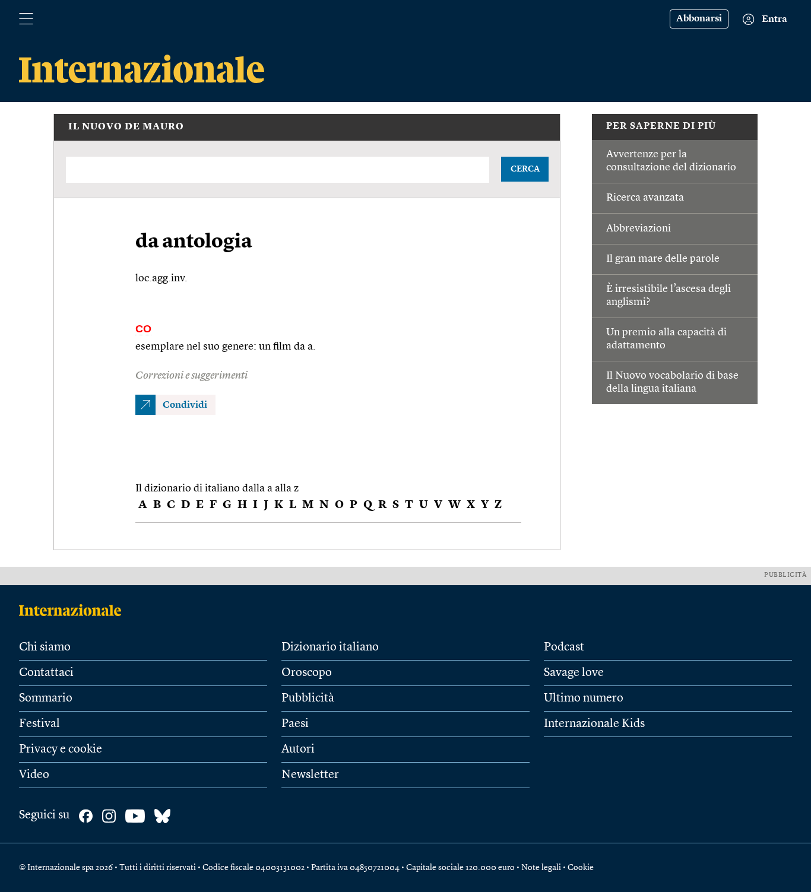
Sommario (45, 698)
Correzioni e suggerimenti (191, 375)
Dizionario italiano (330, 647)
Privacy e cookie (60, 749)
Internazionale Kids (594, 724)
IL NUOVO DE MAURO (126, 127)
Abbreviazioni (638, 228)
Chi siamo (45, 647)
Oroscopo (306, 673)
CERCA (525, 169)
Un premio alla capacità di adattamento (666, 339)
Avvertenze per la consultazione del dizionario (671, 161)
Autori (298, 749)
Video (34, 775)
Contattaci (46, 673)
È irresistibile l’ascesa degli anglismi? (668, 295)
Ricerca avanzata (645, 197)
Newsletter (310, 775)
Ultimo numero (583, 698)
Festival (39, 724)
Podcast (564, 647)
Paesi (295, 724)
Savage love (574, 673)
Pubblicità (307, 698)
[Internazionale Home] (74, 610)
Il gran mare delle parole (663, 258)
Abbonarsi (699, 19)
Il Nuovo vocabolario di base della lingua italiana (672, 382)
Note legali (541, 868)
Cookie (581, 868)
